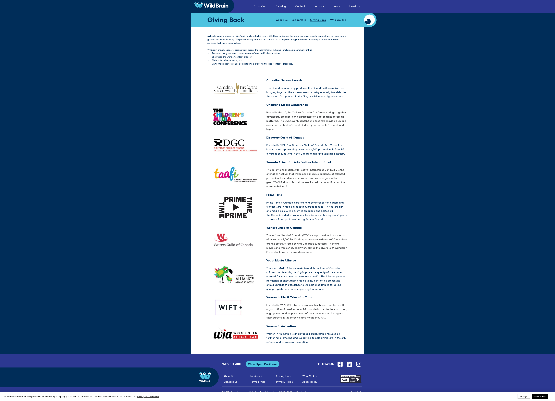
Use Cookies (540, 396)
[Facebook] (340, 364)
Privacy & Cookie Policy (148, 396)
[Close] (551, 396)
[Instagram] (359, 364)
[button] (300, 6)
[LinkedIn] (349, 364)
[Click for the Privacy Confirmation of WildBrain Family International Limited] (351, 382)
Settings (523, 396)
